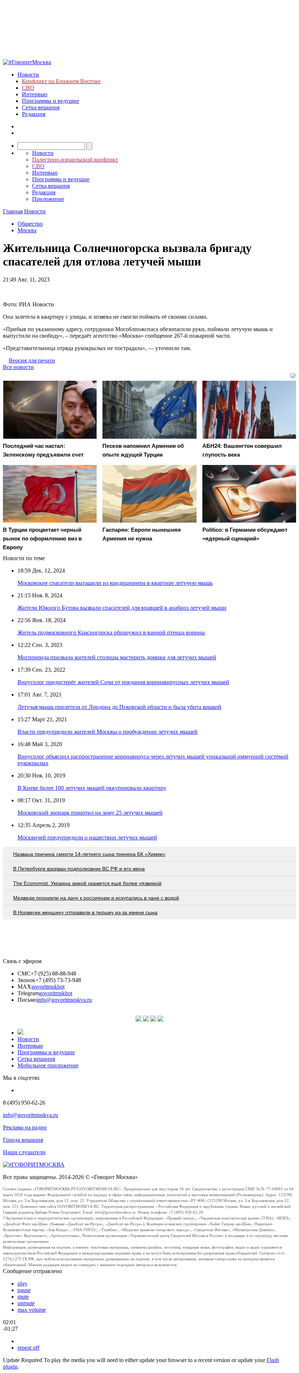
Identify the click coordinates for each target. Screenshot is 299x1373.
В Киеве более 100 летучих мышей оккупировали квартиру (92, 788)
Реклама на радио (25, 1127)
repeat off (28, 1348)
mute (23, 1297)
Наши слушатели (24, 1152)
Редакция (33, 114)
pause (24, 1290)
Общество (30, 224)
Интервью (34, 94)
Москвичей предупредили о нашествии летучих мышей (87, 837)
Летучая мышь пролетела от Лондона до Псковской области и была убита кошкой (119, 707)
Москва (27, 230)
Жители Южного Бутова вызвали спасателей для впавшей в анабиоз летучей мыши (122, 608)
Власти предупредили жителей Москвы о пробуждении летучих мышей (108, 732)
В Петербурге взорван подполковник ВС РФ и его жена (79, 869)
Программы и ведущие (50, 101)
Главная (13, 211)
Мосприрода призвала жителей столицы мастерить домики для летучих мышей (117, 657)
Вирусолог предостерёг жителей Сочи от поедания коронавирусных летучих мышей (123, 682)
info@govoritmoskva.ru (64, 1000)
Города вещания (23, 1140)
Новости (28, 74)
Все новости (18, 367)
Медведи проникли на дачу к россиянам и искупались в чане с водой (96, 898)
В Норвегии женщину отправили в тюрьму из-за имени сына (85, 912)
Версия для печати (32, 360)
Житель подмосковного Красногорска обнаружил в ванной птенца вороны (111, 632)
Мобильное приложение (48, 1065)
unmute (26, 1303)
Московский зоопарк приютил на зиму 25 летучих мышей (90, 813)
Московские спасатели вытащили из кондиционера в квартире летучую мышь (115, 583)
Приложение (48, 199)
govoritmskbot (48, 987)
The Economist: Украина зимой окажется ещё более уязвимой (87, 883)
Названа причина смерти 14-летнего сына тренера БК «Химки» (89, 854)
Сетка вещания (40, 107)
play (22, 1283)
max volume (32, 1310)
